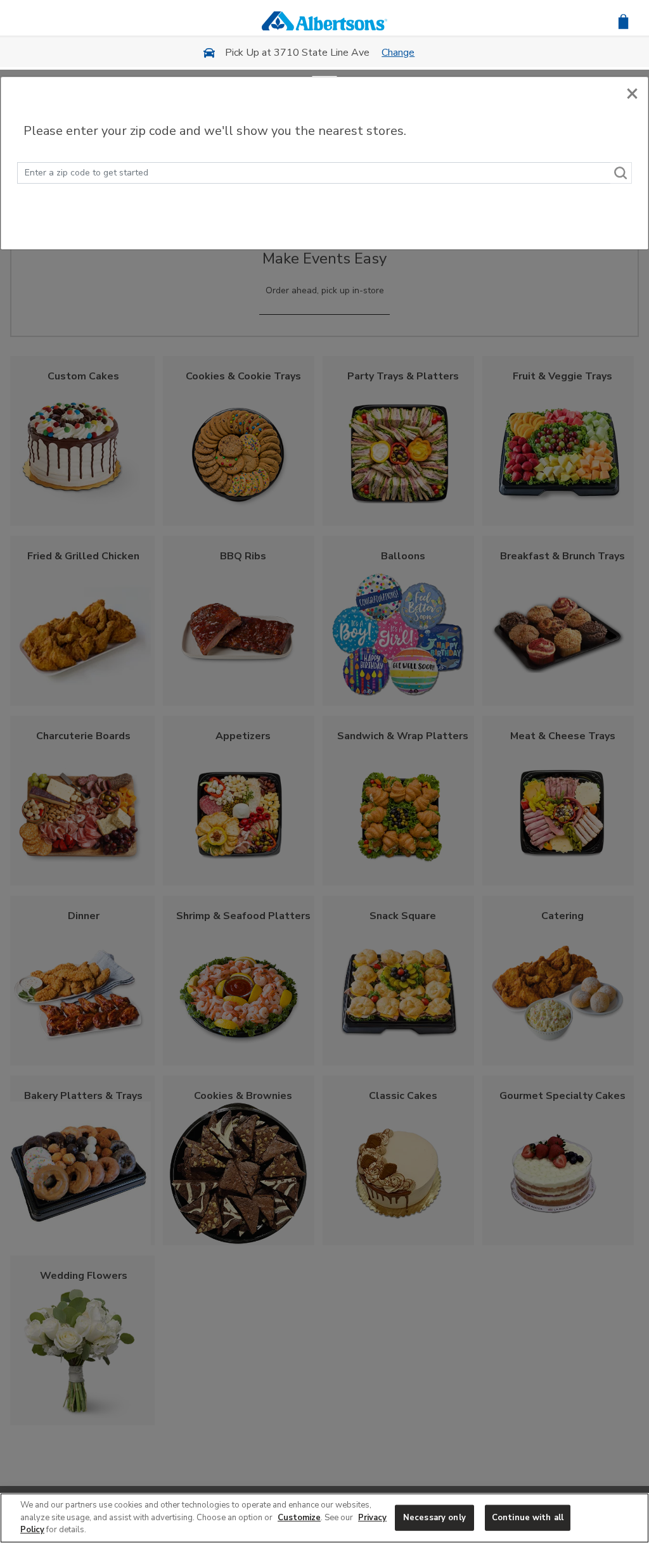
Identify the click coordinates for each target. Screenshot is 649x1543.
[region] (324, 1518)
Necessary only (434, 1517)
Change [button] (398, 53)
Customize (299, 1517)
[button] (623, 20)
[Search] (621, 173)
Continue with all (527, 1517)
